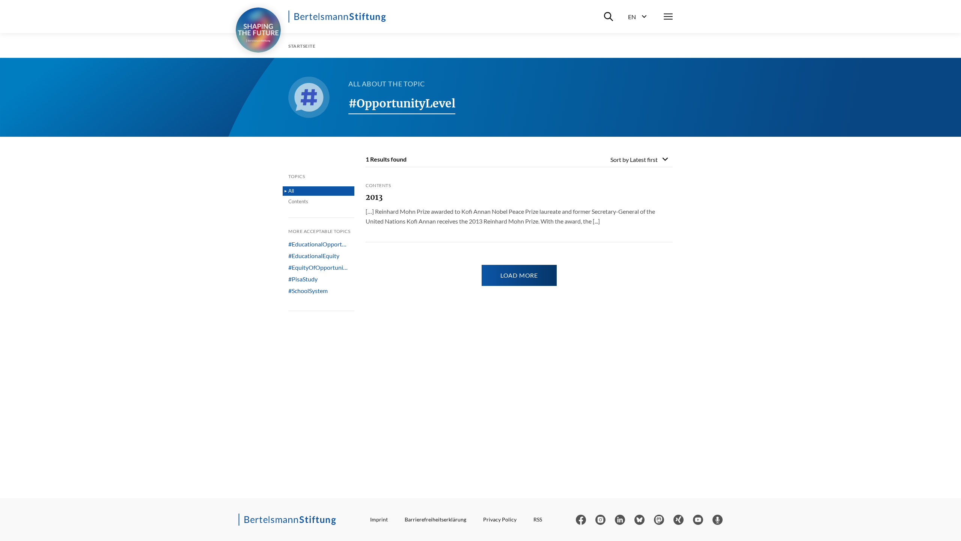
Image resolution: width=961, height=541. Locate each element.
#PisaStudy (303, 279)
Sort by (634, 159)
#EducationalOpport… (317, 244)
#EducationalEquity (313, 256)
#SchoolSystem (308, 291)
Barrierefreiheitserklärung (435, 519)
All (291, 191)
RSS (537, 519)
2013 (374, 197)
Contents (298, 201)
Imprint (379, 519)
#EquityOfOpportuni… (318, 267)
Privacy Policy (500, 519)
